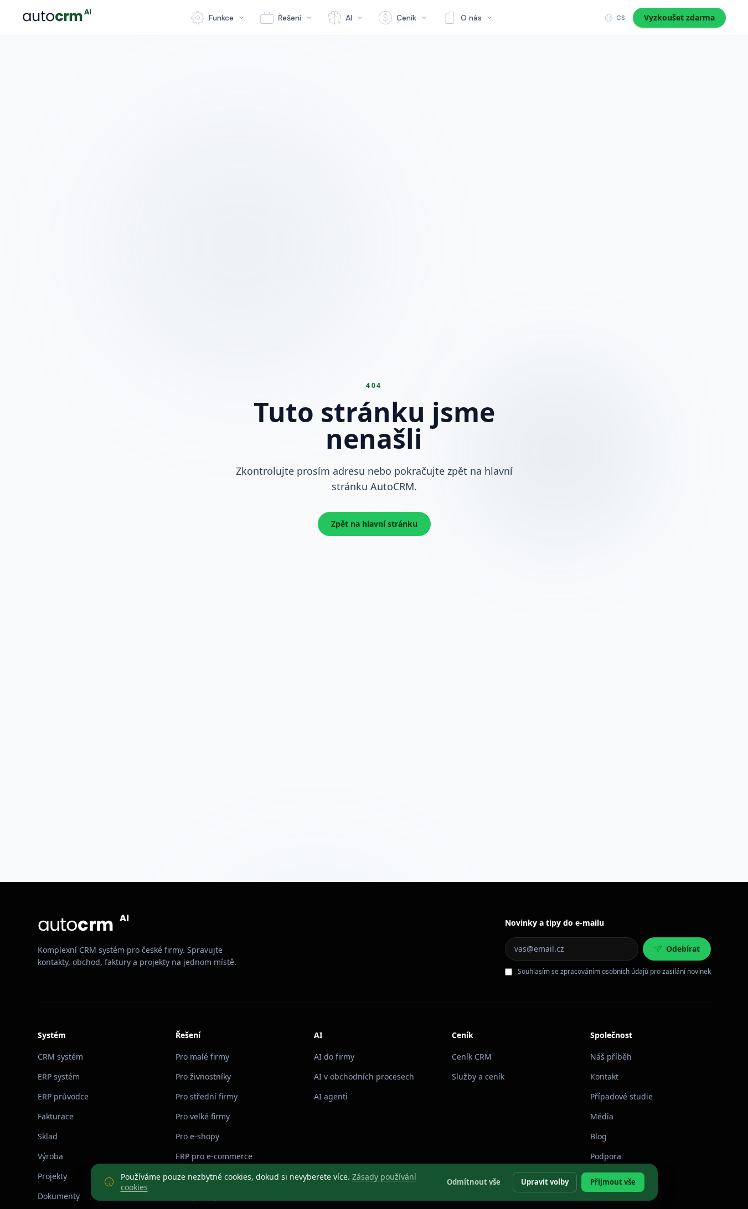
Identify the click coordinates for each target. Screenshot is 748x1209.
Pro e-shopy (197, 1136)
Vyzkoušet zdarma (679, 17)
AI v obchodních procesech (364, 1076)
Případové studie (621, 1096)
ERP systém (59, 1076)
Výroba (50, 1156)
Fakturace (56, 1116)
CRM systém (60, 1056)
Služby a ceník (478, 1076)
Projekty (52, 1176)
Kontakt (604, 1076)
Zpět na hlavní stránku (374, 523)
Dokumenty (59, 1196)
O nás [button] (471, 18)
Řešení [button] (289, 18)
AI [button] (348, 18)
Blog (598, 1136)
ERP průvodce (63, 1096)
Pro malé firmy (202, 1056)
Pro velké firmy (203, 1116)
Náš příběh (611, 1056)
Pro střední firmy (207, 1096)
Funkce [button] (221, 18)
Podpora (605, 1156)
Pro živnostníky (203, 1076)
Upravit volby (545, 1181)
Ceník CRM (472, 1056)
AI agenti (331, 1096)
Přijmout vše (613, 1181)
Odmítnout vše (474, 1181)
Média (601, 1116)
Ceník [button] (406, 18)
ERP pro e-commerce (214, 1156)
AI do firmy (334, 1056)
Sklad (48, 1136)
